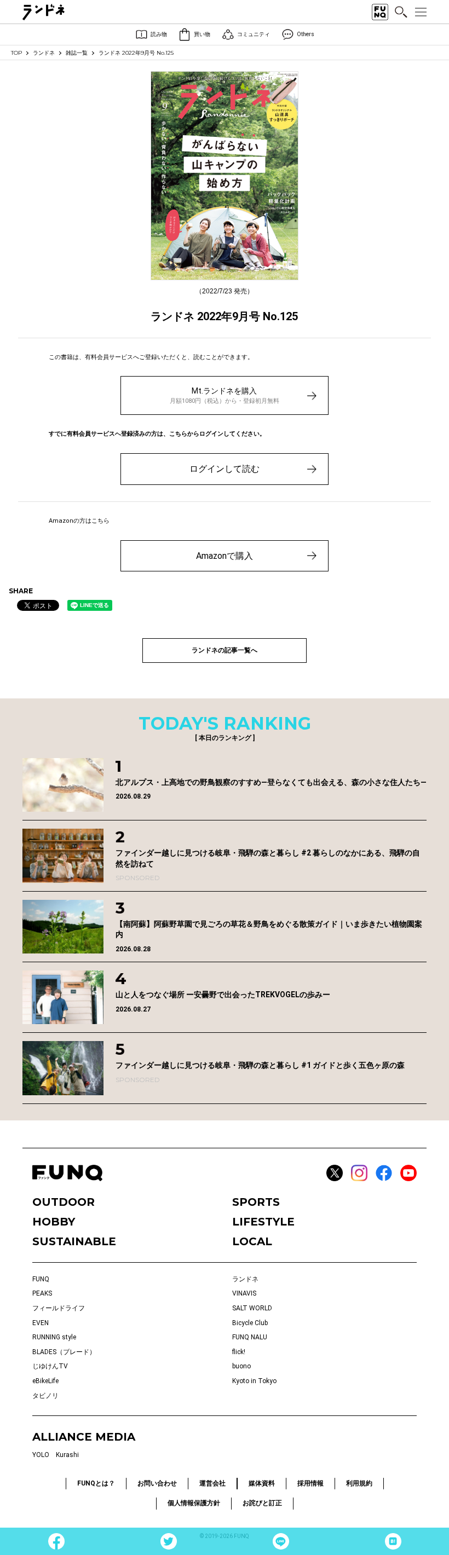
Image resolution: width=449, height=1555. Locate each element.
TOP (16, 52)
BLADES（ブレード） (64, 1352)
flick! (238, 1352)
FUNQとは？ (96, 1483)
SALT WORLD (252, 1308)
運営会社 (212, 1483)
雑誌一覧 (77, 52)
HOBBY (53, 1221)
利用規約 (359, 1483)
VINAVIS (244, 1293)
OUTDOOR (63, 1202)
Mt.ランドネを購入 (224, 395)
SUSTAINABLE (74, 1241)
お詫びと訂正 (262, 1503)
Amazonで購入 (224, 556)
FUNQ (40, 1279)
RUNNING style (54, 1337)
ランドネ (44, 52)
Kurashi (67, 1455)
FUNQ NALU (249, 1337)
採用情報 (310, 1483)
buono (241, 1366)
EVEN (40, 1323)
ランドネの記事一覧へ (224, 650)
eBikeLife (45, 1381)
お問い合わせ (157, 1483)
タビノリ (45, 1396)
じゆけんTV (50, 1366)
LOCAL (252, 1241)
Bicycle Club (250, 1323)
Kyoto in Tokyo (254, 1381)
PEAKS (42, 1293)
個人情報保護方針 (194, 1503)
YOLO (40, 1455)
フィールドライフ (58, 1308)
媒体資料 (262, 1483)
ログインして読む (224, 469)
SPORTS (256, 1202)
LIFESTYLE (263, 1221)
